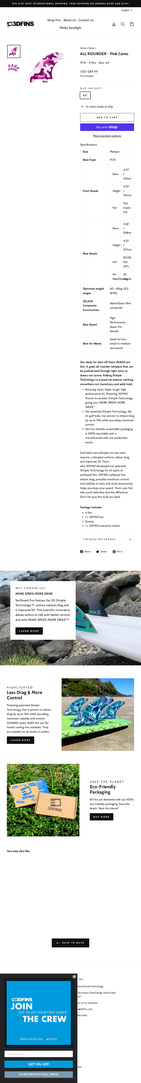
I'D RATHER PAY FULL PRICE (38, 1074)
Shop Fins (54, 20)
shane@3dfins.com (82, 1009)
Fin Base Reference (99, 539)
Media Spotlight (71, 28)
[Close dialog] (74, 976)
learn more (29, 631)
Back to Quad (73, 942)
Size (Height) (91, 88)
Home (83, 48)
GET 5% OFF (38, 1064)
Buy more (101, 816)
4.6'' (85, 95)
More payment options (107, 135)
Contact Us (86, 20)
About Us (69, 20)
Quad (91, 48)
